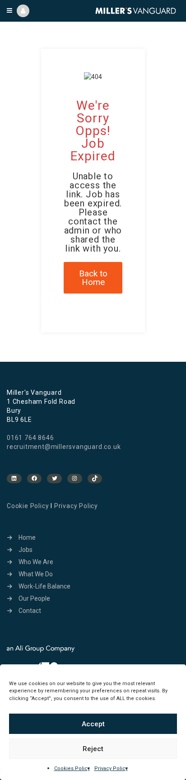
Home (27, 537)
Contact (30, 610)
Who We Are (36, 561)
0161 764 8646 (30, 437)
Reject (93, 749)
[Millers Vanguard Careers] (136, 11)
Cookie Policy (28, 505)
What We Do (36, 574)
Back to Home (93, 277)
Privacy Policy (111, 768)
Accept (93, 724)
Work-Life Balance (44, 586)
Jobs (26, 549)
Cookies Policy (72, 768)
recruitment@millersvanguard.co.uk (64, 446)
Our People (34, 598)
